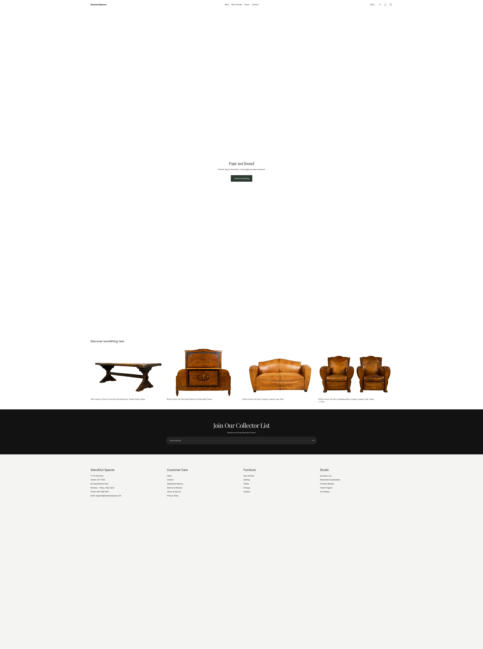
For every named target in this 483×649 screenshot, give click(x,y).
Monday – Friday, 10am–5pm (102, 488)
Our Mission (325, 492)
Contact (170, 480)
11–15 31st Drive (97, 476)
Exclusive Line (326, 476)
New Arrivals (249, 476)
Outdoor (247, 492)
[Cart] (390, 4)
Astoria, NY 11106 (98, 480)
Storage (247, 488)
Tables (246, 484)
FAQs (169, 476)
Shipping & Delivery (175, 484)
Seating (247, 480)
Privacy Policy (173, 496)
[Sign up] (313, 440)
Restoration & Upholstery (330, 480)
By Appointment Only (99, 484)
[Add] (161, 393)
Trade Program (326, 488)
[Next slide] (161, 372)
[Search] (380, 4)
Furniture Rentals (327, 484)
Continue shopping (241, 178)
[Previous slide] (94, 372)
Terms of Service (174, 492)
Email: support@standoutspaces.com (106, 496)
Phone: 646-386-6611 (100, 492)
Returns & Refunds (174, 488)
